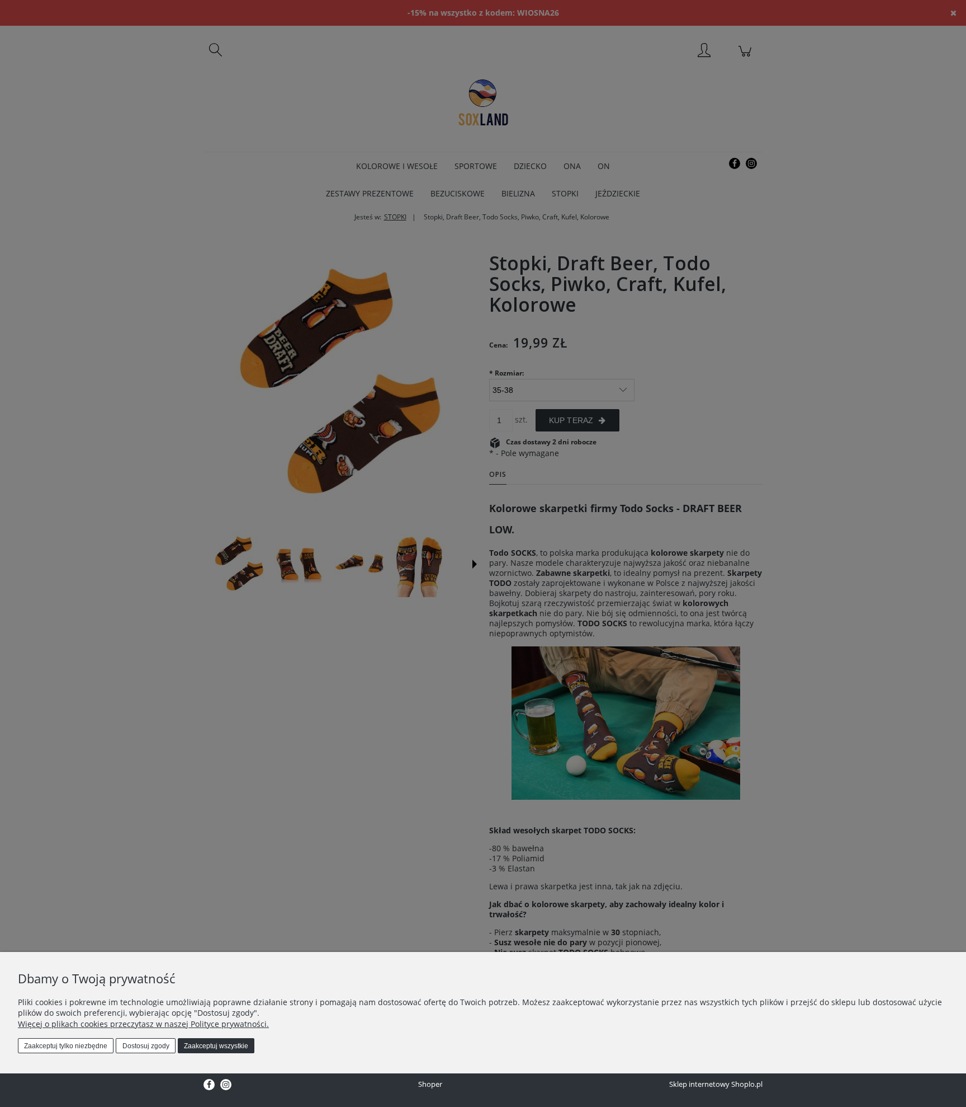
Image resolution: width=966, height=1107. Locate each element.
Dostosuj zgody (145, 1046)
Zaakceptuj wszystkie (216, 1046)
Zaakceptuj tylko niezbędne (65, 1046)
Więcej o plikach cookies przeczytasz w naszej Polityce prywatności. (143, 1024)
